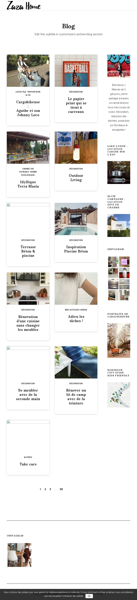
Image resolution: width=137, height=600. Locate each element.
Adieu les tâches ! (76, 318)
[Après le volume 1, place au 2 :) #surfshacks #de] (113, 295)
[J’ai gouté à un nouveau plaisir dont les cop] (117, 555)
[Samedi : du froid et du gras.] (124, 262)
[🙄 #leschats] (44, 555)
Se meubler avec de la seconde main (28, 394)
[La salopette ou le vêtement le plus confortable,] (19, 555)
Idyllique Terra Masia (28, 183)
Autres (28, 457)
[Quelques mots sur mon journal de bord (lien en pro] (113, 262)
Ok (89, 596)
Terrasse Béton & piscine (28, 250)
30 (61, 489)
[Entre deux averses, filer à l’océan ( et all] (113, 284)
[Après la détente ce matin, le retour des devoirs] (68, 555)
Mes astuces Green (76, 310)
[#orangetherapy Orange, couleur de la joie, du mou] (124, 273)
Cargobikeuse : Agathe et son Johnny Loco (28, 108)
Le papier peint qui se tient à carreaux (76, 104)
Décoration (76, 92)
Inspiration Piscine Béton (76, 248)
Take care (28, 464)
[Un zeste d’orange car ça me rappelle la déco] (124, 295)
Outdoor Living (76, 177)
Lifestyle (21, 92)
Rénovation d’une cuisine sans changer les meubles (28, 322)
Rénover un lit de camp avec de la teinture (76, 396)
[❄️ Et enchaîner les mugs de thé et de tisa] (113, 273)
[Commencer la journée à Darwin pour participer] (93, 555)
